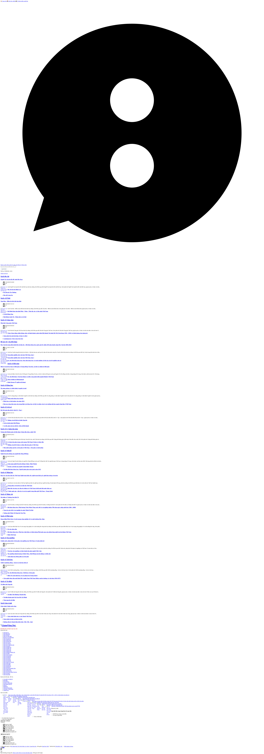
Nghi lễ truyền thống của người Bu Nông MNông (14, 453)
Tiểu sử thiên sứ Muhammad (15, 379)
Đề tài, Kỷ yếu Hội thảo (8, 637)
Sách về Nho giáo (7, 649)
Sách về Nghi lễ (6, 646)
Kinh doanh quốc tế (7, 684)
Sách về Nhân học (7, 647)
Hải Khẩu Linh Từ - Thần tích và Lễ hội (14, 317)
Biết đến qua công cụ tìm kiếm (59, 714)
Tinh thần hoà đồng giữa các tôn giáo (18, 556)
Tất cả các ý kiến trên (7, 719)
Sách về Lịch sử (6, 642)
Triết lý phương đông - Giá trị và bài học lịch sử (14, 562)
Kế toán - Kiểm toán (7, 683)
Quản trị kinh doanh (7, 687)
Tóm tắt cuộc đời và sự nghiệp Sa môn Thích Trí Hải (18, 510)
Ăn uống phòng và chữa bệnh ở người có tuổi (13, 388)
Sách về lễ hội (6, 635)
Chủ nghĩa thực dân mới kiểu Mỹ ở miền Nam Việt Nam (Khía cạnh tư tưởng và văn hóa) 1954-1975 (32, 578)
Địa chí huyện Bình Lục (14, 289)
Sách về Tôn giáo (7, 656)
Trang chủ (4, 1)
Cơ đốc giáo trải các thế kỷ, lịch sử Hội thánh (16, 426)
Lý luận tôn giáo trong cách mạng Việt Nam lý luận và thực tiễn (25, 442)
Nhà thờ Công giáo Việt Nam (9, 323)
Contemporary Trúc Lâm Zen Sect (13, 338)
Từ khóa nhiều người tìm (21, 1)
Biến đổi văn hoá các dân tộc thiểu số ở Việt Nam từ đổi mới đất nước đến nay (29, 488)
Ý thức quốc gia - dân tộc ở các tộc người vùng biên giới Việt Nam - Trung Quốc (30, 491)
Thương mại (6, 690)
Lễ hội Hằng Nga (8, 314)
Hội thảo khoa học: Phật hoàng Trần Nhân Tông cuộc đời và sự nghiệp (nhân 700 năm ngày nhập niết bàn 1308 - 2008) (41, 507)
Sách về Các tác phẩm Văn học (10, 672)
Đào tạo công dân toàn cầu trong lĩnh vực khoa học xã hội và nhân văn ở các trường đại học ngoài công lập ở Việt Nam (37, 404)
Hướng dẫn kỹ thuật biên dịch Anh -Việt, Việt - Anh (18, 622)
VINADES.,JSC (58, 746)
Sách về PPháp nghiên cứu (9, 652)
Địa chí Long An (8, 295)
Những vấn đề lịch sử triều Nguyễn (17, 420)
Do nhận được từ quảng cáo (8, 718)
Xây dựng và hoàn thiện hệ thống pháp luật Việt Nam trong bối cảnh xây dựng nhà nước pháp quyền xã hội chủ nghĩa (58, 701)
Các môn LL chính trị (8, 679)
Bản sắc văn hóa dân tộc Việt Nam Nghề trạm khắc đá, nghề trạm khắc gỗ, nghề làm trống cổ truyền (29, 475)
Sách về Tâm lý (6, 673)
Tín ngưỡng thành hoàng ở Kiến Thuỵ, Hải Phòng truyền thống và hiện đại (29, 553)
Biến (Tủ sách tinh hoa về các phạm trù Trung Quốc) (22, 575)
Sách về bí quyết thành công (9, 668)
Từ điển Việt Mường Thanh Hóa (16, 594)
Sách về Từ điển (6, 664)
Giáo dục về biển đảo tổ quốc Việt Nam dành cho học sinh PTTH (65, 706)
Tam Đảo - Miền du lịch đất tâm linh (11, 301)
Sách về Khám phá (7, 670)
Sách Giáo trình (6, 674)
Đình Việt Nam (11, 534)
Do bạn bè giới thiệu (57, 715)
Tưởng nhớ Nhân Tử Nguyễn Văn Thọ (14, 513)
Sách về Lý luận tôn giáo (8, 645)
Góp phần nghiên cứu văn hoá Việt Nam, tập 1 (20, 357)
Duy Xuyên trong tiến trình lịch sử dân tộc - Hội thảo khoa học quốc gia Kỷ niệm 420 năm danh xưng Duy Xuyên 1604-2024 (36, 345)
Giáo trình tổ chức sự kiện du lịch (12, 619)
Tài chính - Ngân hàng (8, 689)
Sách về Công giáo (7, 636)
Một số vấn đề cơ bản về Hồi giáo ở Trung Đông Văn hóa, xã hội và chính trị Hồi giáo (25, 366)
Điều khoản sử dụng (68, 746)
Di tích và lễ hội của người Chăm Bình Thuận (20, 466)
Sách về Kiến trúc (7, 666)
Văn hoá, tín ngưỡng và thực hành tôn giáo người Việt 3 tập (24, 551)
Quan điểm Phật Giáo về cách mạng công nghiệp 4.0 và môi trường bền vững (22, 519)
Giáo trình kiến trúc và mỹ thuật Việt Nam (19, 616)
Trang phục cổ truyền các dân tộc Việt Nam (19, 485)
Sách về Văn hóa (7, 659)
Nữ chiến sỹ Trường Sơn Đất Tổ (10, 497)
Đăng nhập (24, 265)
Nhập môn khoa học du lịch (15, 398)
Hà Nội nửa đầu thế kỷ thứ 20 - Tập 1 (11, 410)
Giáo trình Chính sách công (8, 606)
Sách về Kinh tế (6, 667)
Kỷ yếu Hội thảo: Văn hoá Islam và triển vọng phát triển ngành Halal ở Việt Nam (30, 376)
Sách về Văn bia (6, 658)
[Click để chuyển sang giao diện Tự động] (1, 747)
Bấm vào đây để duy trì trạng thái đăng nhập (22, 752)
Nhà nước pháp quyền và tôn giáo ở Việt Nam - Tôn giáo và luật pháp (23, 447)
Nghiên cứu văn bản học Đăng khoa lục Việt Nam (48, 702)
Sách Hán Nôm (6, 633)
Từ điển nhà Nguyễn (6, 584)
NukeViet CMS (45, 746)
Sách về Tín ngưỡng (7, 654)
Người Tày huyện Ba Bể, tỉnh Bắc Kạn (12, 279)
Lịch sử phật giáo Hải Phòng (11, 423)
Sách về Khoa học (7, 641)
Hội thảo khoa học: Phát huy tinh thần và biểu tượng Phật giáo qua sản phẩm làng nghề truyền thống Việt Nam (39, 532)
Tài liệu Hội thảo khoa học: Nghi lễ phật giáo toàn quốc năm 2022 (22, 469)
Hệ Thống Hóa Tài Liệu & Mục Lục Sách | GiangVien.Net (23, 746)
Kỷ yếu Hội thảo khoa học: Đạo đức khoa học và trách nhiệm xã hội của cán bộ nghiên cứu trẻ (34, 360)
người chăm (4, 268)
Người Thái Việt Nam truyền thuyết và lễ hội (51, 703)
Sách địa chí (6, 632)
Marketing (5, 686)
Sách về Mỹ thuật (7, 669)
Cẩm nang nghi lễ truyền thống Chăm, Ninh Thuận (22, 464)
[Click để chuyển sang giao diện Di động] (3, 747)
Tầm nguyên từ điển (9, 600)
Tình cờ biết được (38, 716)
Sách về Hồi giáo (7, 640)
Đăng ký (20, 265)
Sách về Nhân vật (7, 648)
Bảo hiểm (5, 680)
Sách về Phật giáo (7, 651)
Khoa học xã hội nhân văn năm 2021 (13, 401)
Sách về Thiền (6, 653)
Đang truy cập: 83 (5, 734)
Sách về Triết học (7, 657)
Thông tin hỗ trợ (4, 273)
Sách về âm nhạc (7, 663)
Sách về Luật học (7, 643)
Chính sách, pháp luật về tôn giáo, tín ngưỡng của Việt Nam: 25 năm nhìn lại (22, 541)
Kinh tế (5, 685)
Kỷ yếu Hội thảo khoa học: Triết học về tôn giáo (21, 572)
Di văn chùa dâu (12, 529)
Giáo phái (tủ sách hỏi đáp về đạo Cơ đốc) (15, 336)
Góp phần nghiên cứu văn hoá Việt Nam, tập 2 (20, 355)
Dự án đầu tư (6, 681)
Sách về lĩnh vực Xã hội (8, 662)
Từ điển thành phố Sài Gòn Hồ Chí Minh (15, 597)
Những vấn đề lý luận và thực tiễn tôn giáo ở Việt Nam (22, 445)
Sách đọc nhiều (11, 1)
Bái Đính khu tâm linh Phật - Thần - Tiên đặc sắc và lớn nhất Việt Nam (27, 311)
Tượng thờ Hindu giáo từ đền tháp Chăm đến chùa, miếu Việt (18, 432)
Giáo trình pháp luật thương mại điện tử (31, 698)
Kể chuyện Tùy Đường (9, 292)
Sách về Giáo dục (7, 638)
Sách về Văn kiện (7, 661)
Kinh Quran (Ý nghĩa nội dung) (16, 382)
